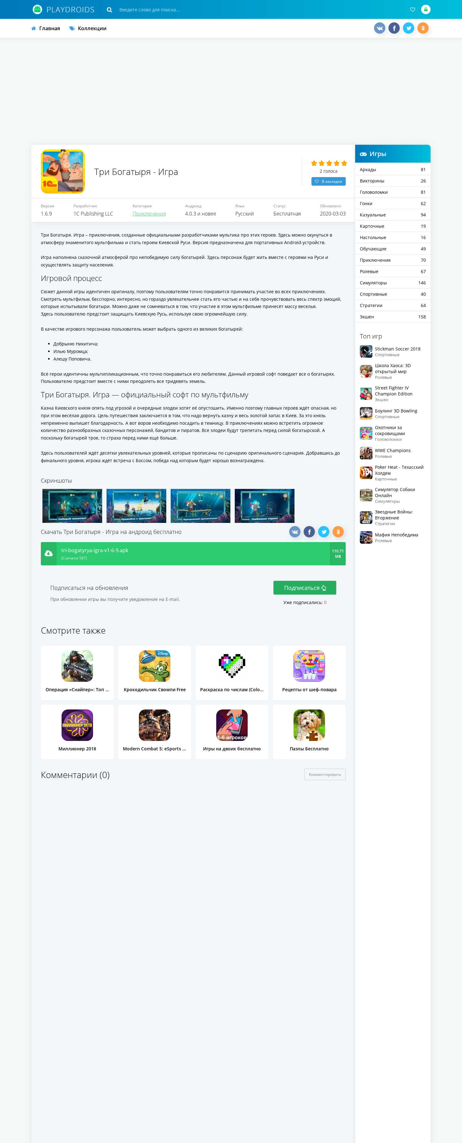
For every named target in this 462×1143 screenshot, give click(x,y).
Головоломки (393, 192)
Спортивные (393, 294)
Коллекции (92, 28)
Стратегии (393, 305)
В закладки (332, 181)
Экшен (393, 317)
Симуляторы (393, 283)
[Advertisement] (231, 91)
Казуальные (393, 215)
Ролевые (393, 271)
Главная (49, 28)
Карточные (393, 226)
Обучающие (393, 249)
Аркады (393, 169)
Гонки (393, 203)
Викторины (393, 181)
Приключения (149, 213)
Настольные (393, 237)
